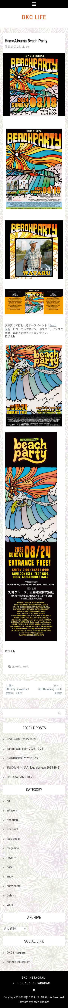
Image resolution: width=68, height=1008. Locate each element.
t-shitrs (11, 895)
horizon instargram (18, 962)
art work (16, 666)
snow (10, 876)
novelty (11, 857)
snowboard (14, 886)
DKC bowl (13, 777)
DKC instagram (16, 952)
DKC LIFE (34, 17)
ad (8, 801)
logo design (14, 839)
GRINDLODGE (15, 758)
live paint (12, 829)
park (9, 867)
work (26, 666)
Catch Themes (40, 1002)
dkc (27, 46)
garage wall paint (17, 749)
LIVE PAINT (14, 739)
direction (12, 820)
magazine (13, 848)
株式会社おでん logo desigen (26, 767)
